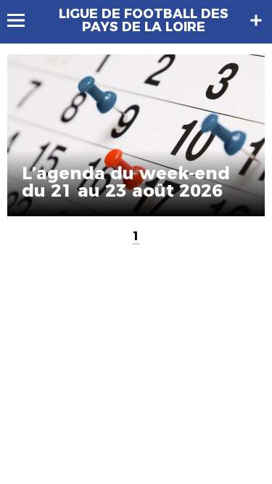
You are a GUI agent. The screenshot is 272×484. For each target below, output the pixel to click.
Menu (22, 20)
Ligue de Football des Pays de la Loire (143, 20)
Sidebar (256, 20)
